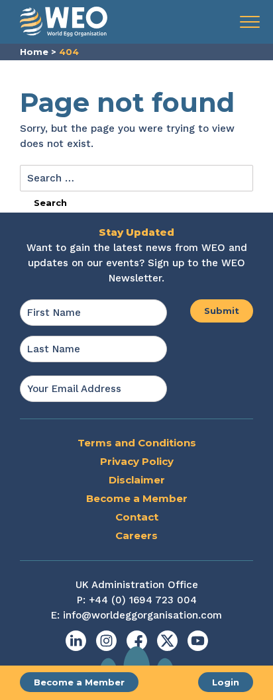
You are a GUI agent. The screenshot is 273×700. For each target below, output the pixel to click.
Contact (136, 517)
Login (225, 682)
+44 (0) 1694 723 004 (143, 600)
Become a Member (79, 682)
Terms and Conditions (137, 442)
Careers (136, 535)
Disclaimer (137, 480)
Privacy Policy (137, 461)
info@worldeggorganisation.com (142, 615)
